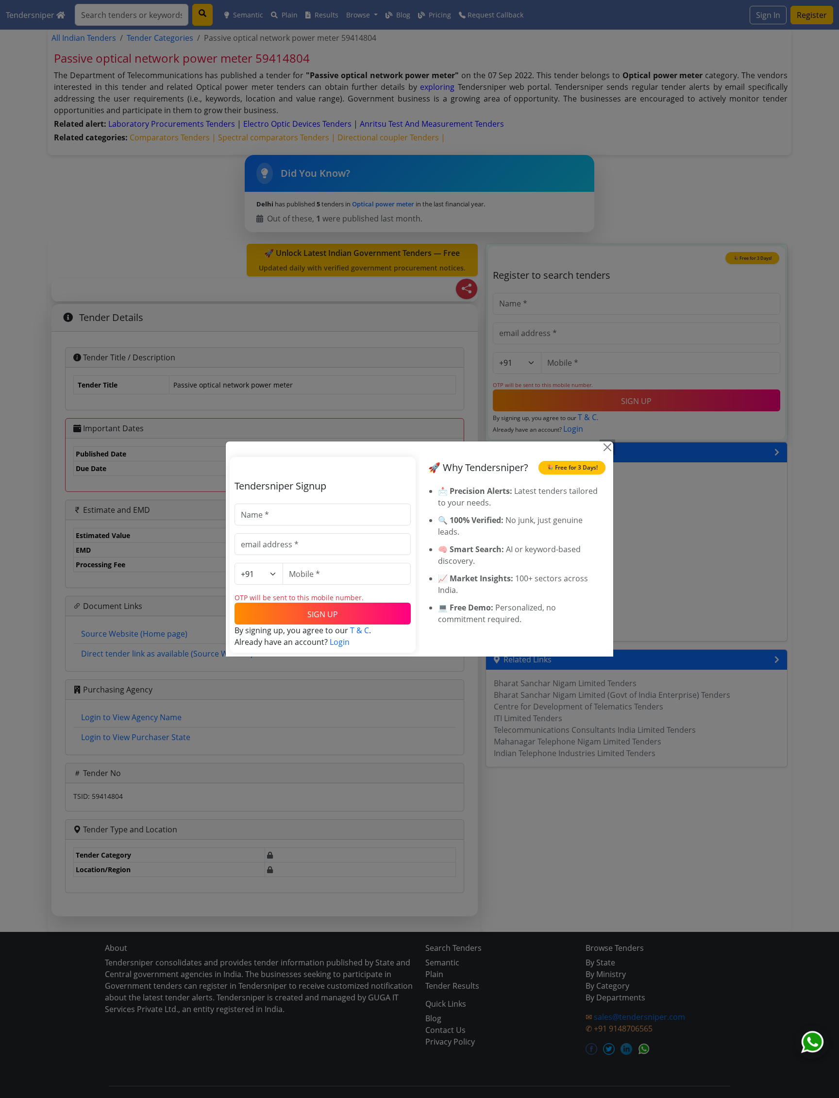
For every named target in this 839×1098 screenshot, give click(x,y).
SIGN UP (322, 614)
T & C (359, 630)
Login (340, 642)
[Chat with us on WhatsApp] (812, 1042)
